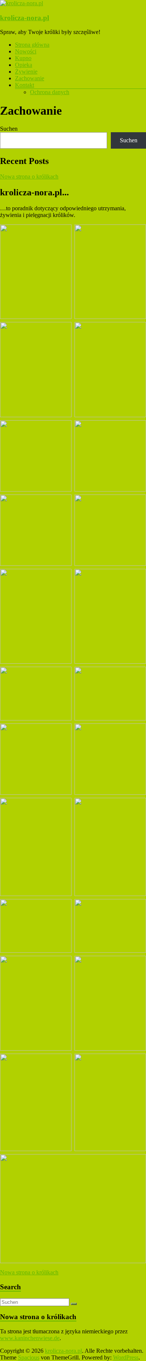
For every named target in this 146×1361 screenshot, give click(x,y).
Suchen (9, 128)
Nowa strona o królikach (29, 176)
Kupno (23, 58)
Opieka (23, 65)
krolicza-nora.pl (24, 18)
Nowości (25, 51)
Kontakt (24, 85)
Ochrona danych (49, 92)
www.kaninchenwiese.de (30, 1338)
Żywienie (26, 71)
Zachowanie (29, 78)
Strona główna (32, 44)
